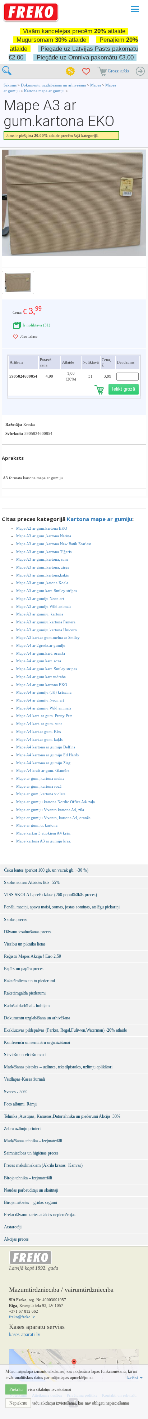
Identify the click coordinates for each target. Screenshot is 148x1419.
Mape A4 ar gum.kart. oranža (40, 653)
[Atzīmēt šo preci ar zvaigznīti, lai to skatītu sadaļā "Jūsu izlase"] (15, 336)
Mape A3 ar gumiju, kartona (39, 614)
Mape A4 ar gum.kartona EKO (41, 684)
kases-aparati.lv (24, 1334)
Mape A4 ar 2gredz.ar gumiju (40, 645)
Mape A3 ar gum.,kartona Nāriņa (43, 536)
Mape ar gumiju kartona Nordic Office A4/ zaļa (55, 802)
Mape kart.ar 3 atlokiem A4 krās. (43, 833)
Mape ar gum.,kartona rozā (38, 786)
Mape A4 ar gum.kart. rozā (38, 661)
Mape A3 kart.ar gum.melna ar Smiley (48, 637)
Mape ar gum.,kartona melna (40, 778)
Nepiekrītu (18, 1403)
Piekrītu (16, 1389)
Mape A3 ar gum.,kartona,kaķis (42, 575)
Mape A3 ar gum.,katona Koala (42, 582)
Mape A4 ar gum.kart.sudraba (41, 677)
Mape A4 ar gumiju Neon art (40, 700)
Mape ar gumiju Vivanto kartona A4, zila (50, 810)
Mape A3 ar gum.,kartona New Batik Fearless (53, 544)
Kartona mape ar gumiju (44, 91)
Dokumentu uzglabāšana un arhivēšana (54, 85)
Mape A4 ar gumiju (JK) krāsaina (43, 692)
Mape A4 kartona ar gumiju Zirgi (43, 763)
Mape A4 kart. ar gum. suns (39, 723)
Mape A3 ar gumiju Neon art (40, 598)
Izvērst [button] (132, 1377)
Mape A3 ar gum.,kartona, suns (42, 559)
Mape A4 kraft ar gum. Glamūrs (42, 770)
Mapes (95, 85)
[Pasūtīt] (140, 71)
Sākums (10, 85)
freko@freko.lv (22, 1317)
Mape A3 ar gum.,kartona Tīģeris (43, 552)
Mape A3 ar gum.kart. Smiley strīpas (46, 590)
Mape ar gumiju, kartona (36, 825)
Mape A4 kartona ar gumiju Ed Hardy (47, 755)
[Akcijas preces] (70, 71)
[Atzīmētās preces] (86, 71)
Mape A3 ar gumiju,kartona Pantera (45, 622)
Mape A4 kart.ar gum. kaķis (39, 739)
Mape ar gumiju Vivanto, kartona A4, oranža (53, 817)
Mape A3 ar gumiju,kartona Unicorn (46, 630)
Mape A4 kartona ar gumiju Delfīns (45, 747)
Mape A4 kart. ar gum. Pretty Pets (44, 715)
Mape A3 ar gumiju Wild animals (43, 606)
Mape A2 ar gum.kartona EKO (41, 528)
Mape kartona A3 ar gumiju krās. (43, 841)
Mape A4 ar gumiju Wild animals (43, 708)
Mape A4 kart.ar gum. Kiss (38, 731)
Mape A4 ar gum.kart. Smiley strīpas (46, 669)
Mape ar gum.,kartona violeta (40, 794)
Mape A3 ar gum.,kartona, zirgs (42, 567)
